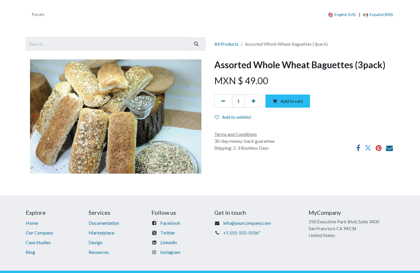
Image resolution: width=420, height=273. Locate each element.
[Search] (196, 44)
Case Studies (38, 242)
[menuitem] (38, 14)
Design (95, 242)
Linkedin (168, 242)
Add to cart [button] (291, 101)
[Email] (389, 147)
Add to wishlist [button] (236, 117)
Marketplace (101, 232)
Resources (99, 252)
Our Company (39, 232)
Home (32, 223)
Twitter (167, 232)
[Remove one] (223, 101)
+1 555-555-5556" (242, 232)
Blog (30, 252)
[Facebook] (358, 147)
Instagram (170, 252)
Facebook (170, 223)
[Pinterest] (379, 147)
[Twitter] (368, 147)
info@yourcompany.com (247, 223)
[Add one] (254, 101)
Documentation (104, 223)
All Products (226, 44)
